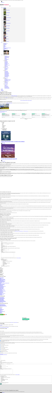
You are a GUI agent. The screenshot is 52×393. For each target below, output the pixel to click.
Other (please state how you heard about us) (4, 382)
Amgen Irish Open (2, 277)
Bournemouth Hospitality (2, 298)
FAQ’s (22, 100)
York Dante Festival (2, 294)
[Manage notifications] (50, 391)
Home (0, 91)
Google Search (4, 260)
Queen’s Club (1, 291)
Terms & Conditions (2, 309)
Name (2, 243)
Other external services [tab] (2, 341)
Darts (0, 283)
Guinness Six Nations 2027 (2, 293)
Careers (0, 310)
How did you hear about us (3, 259)
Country (2, 249)
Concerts (1, 282)
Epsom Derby (1, 285)
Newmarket (1, 289)
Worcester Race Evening (2, 304)
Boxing (0, 278)
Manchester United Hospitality (3, 301)
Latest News (1, 312)
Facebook (1, 361)
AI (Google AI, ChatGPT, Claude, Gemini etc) (5, 377)
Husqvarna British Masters (2, 279)
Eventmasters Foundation (2, 311)
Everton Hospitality (2, 299)
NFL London (1, 290)
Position (2, 247)
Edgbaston (6, 97)
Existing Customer (3, 380)
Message (2, 251)
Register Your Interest (30, 100)
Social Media (4, 262)
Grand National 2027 (2, 287)
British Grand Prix (1, 280)
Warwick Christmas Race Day (3, 305)
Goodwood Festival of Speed (3, 286)
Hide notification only (5, 327)
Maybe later (3, 392)
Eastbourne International (2, 284)
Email (2, 244)
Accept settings (1, 327)
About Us (1, 308)
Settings (8, 327)
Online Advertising (5, 263)
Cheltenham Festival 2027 (2, 281)
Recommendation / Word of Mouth (4, 379)
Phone (2, 250)
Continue (1, 392)
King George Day (1, 288)
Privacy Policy (11, 322)
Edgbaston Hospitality (25, 100)
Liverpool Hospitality (2, 300)
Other (3, 265)
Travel (21, 100)
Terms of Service (15, 322)
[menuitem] (13, 90)
